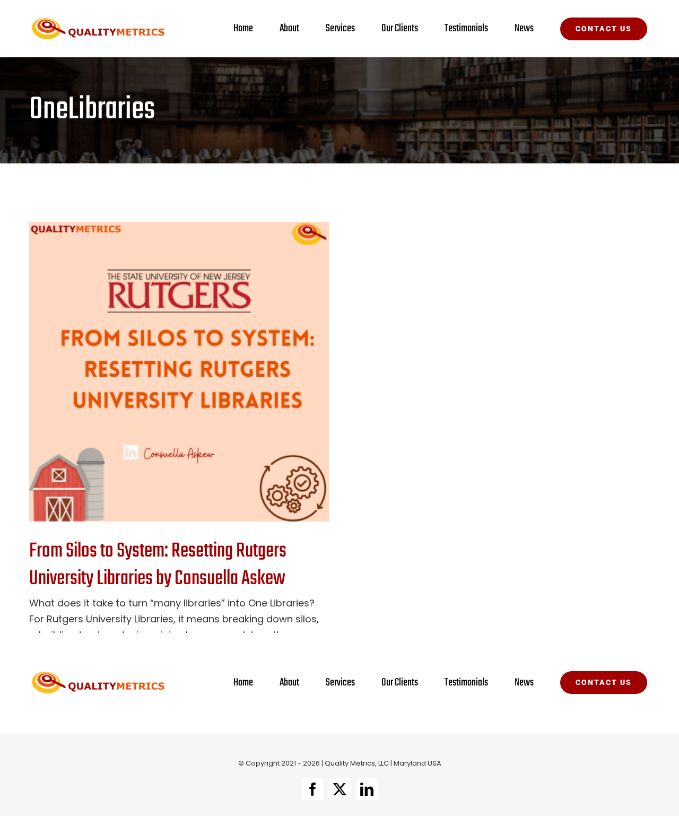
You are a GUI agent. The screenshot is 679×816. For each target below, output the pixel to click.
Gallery (197, 372)
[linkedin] (367, 789)
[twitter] (340, 789)
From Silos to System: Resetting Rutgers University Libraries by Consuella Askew (161, 372)
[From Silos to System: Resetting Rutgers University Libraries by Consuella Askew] (179, 372)
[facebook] (313, 789)
